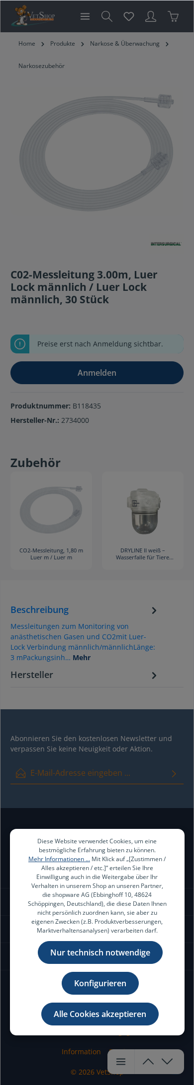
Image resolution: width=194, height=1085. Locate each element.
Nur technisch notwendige (100, 952)
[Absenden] (174, 773)
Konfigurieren (100, 983)
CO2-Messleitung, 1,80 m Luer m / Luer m (51, 554)
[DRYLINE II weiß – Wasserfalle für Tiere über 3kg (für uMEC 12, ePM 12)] (143, 509)
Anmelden (97, 372)
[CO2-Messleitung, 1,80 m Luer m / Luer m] (51, 509)
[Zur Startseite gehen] (32, 16)
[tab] (85, 632)
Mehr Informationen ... (59, 859)
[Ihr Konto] (151, 16)
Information (81, 1051)
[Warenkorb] (173, 16)
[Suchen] (107, 16)
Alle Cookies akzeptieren (100, 1014)
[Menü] (85, 16)
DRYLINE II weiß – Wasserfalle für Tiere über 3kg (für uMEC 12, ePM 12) (142, 554)
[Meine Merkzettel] (129, 16)
